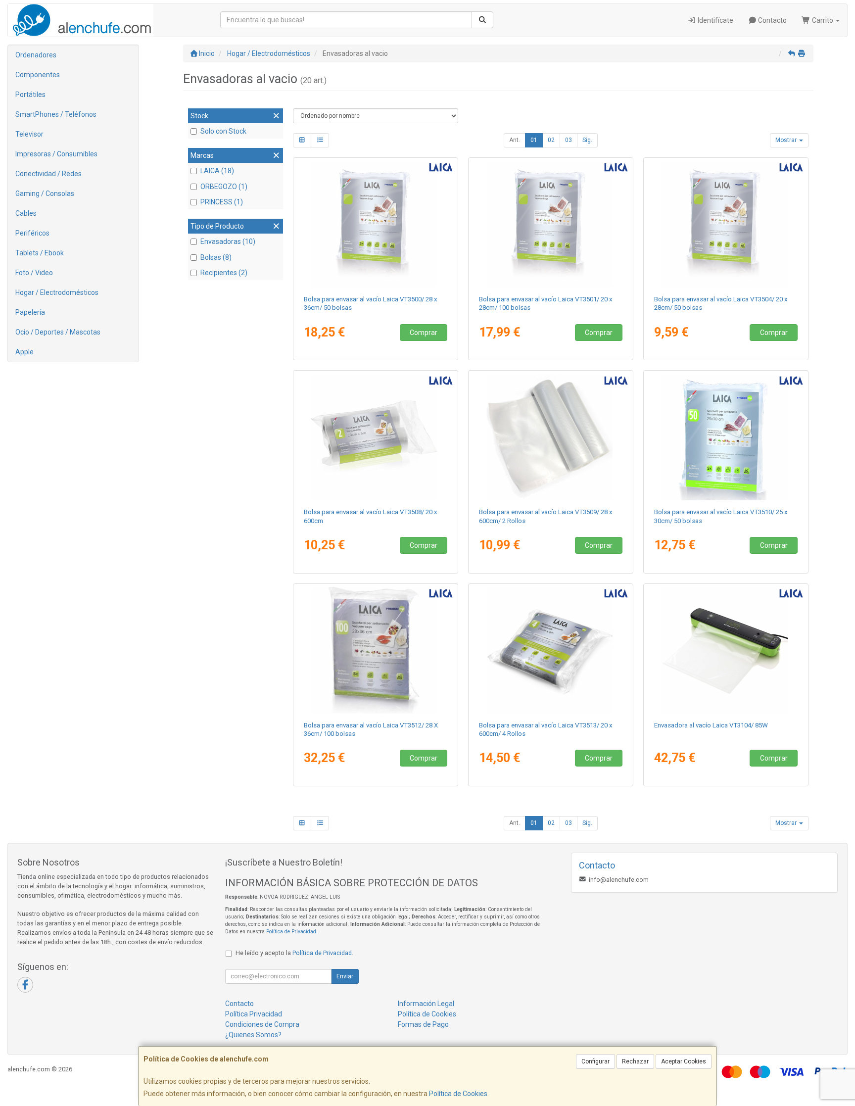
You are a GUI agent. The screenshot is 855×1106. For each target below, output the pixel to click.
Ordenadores (35, 55)
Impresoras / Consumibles (56, 154)
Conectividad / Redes (48, 174)
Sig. (587, 140)
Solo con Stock (223, 131)
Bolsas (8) (216, 257)
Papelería (30, 312)
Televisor (29, 134)
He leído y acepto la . (294, 953)
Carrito (822, 20)
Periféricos (32, 233)
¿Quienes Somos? (253, 1035)
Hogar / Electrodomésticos (56, 292)
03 (568, 140)
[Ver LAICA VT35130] (551, 650)
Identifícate (714, 20)
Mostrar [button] (786, 140)
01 (533, 140)
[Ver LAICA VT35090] (551, 437)
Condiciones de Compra (262, 1024)
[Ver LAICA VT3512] (376, 650)
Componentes (37, 75)
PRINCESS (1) (221, 202)
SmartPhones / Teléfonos (55, 114)
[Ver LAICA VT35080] (376, 437)
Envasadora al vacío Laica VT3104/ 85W (711, 725)
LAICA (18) (217, 171)
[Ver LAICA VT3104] (726, 650)
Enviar (344, 976)
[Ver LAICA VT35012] (551, 224)
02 (551, 140)
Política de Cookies (458, 1094)
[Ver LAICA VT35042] (726, 224)
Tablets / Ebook (39, 253)
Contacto (772, 20)
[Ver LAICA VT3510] (726, 437)
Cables (26, 213)
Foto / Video (34, 273)
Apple (24, 352)
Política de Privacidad (291, 931)
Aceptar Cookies (683, 1061)
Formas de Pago (423, 1024)
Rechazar (635, 1061)
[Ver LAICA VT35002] (376, 224)
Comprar (423, 333)
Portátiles (30, 94)
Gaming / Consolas (44, 193)
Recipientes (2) (223, 273)
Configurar (595, 1061)
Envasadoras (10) (227, 241)
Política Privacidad (253, 1014)
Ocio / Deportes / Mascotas (57, 332)
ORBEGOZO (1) (223, 187)
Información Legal (426, 1004)
